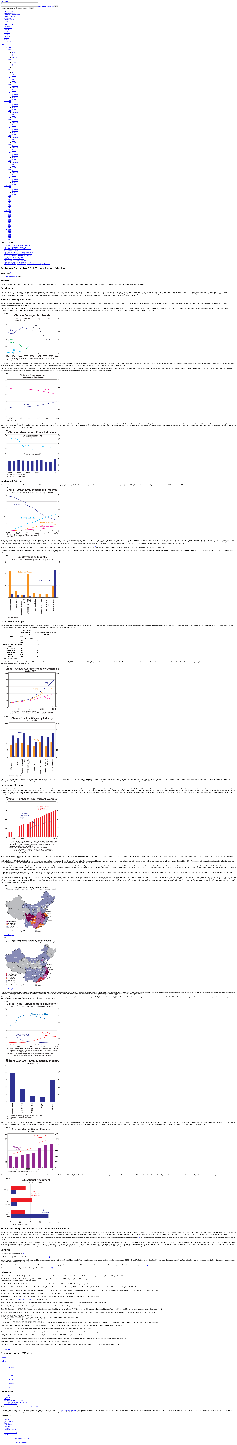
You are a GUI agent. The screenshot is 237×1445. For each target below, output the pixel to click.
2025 (9, 59)
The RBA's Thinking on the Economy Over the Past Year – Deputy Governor (27, 264)
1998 (9, 216)
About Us (7, 21)
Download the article (10, 276)
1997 (9, 217)
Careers (6, 38)
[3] (47, 1123)
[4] (139, 1237)
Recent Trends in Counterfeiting (13, 257)
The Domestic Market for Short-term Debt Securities (19, 252)
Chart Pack (7, 31)
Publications (8, 28)
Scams (6, 1434)
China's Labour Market (11, 250)
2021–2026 (7, 47)
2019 (9, 111)
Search (31, 8)
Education (7, 36)
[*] (23, 1253)
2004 (9, 204)
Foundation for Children (34, 1407)
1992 (9, 226)
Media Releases (9, 24)
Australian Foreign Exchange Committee (16, 1402)
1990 (9, 231)
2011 (9, 177)
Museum (7, 1399)
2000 (9, 212)
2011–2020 (7, 101)
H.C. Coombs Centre (10, 1404)
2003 (9, 206)
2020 (9, 102)
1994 (9, 222)
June (13, 52)
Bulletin (4, 44)
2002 (9, 207)
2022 (9, 84)
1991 (9, 227)
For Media (7, 1419)
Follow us (5, 1361)
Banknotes (7, 18)
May (13, 54)
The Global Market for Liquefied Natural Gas (17, 249)
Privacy (6, 1423)
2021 (9, 92)
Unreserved (7, 1397)
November (15, 61)
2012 (9, 169)
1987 (9, 236)
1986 (9, 237)
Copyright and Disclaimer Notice (69, 1410)
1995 (9, 221)
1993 (9, 224)
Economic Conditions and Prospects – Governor (18, 262)
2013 (9, 161)
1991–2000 (7, 211)
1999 (9, 214)
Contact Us (7, 41)
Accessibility (8, 1424)
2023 (9, 77)
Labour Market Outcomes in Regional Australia (18, 245)
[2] (95, 546)
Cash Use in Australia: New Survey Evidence (17, 255)
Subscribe (3, 1357)
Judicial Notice (8, 1421)
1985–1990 (7, 229)
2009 (9, 196)
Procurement (8, 1426)
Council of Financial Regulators (13, 1400)
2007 (9, 199)
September (15, 79)
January (14, 67)
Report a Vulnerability (10, 1433)
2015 (9, 144)
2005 (9, 202)
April (13, 56)
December (15, 86)
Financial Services (9, 19)
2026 (9, 49)
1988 (9, 234)
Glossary (7, 1428)
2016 (9, 136)
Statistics (7, 29)
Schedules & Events (10, 1429)
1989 (9, 232)
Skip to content (5, 1)
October (14, 62)
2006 (9, 201)
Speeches (7, 26)
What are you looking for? (8, 8)
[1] (159, 309)
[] (10, 272)
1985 (9, 239)
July (13, 51)
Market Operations (9, 13)
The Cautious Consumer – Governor (15, 260)
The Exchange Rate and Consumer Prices (16, 247)
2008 (9, 197)
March (14, 82)
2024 (9, 69)
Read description (9, 935)
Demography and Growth (24, 1299)
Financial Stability (9, 16)
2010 (9, 187)
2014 (9, 152)
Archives (7, 34)
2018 (9, 119)
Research (7, 33)
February (14, 57)
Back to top (7, 1349)
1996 (9, 219)
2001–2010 (7, 186)
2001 (9, 209)
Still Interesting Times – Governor (14, 259)
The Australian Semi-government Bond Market (18, 254)
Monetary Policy (9, 11)
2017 (9, 127)
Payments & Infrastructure (12, 14)
